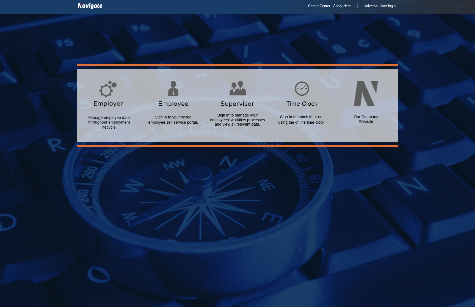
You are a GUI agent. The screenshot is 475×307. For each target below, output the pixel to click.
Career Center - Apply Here (330, 6)
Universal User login (380, 6)
